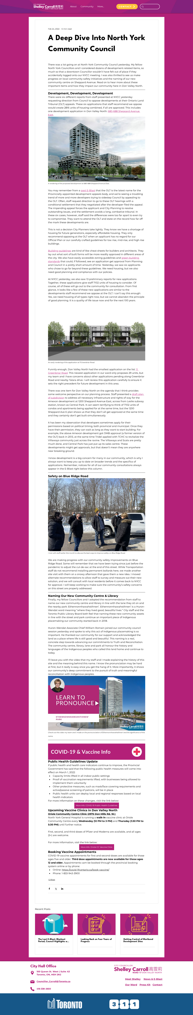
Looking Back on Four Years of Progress (96, 940)
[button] (73, 6)
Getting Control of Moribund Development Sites (138, 940)
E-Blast (52, 880)
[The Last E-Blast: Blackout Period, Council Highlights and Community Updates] (54, 924)
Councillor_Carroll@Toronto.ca (54, 981)
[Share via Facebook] (49, 888)
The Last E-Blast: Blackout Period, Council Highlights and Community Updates (54, 940)
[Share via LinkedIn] (62, 888)
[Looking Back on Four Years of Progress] (97, 924)
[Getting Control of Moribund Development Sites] (139, 924)
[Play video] (96, 703)
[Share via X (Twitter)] (55, 888)
